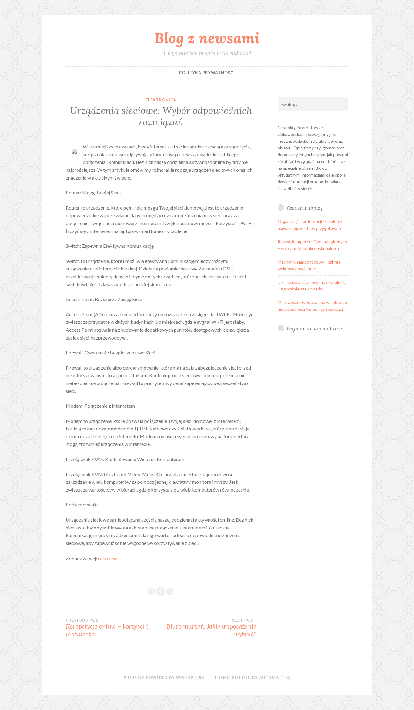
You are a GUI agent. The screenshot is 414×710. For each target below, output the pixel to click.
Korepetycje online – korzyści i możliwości (107, 628)
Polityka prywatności (207, 72)
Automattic (274, 677)
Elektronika (160, 100)
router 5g (108, 558)
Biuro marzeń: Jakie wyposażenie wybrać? (211, 628)
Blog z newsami (207, 37)
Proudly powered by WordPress (164, 677)
